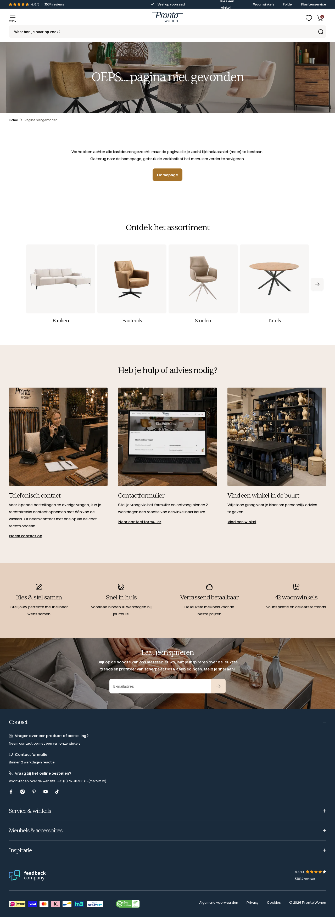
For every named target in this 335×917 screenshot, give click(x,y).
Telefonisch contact (34, 496)
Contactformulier (141, 496)
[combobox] (167, 31)
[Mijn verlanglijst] (309, 18)
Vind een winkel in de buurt (263, 496)
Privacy (253, 902)
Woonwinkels (264, 4)
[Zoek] (320, 31)
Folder (288, 4)
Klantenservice (313, 4)
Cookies (274, 902)
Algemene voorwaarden (218, 902)
